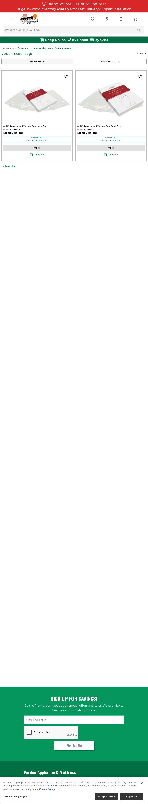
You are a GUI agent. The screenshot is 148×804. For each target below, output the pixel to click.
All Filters (39, 61)
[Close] (142, 783)
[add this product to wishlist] (66, 76)
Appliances (23, 48)
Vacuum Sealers (62, 48)
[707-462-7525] (121, 19)
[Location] (107, 19)
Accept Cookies (107, 796)
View (37, 148)
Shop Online (56, 40)
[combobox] (111, 61)
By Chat (101, 40)
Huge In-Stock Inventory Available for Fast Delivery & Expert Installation (74, 9)
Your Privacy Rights (16, 796)
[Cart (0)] (135, 19)
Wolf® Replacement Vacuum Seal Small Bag (99, 126)
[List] (92, 19)
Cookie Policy (47, 789)
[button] (10, 19)
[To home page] (29, 19)
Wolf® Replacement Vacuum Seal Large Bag (25, 126)
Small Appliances (42, 48)
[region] (74, 790)
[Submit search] (139, 30)
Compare (39, 154)
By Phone (80, 40)
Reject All (131, 796)
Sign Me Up (74, 745)
